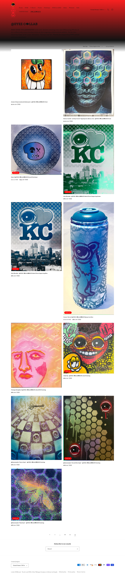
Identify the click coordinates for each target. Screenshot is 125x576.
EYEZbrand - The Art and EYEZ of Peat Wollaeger (27, 572)
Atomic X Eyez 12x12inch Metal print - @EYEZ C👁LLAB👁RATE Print (29, 102)
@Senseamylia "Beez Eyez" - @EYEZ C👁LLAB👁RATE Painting (27, 522)
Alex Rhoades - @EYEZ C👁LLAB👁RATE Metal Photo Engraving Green (82, 196)
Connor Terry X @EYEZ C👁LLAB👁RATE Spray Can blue (78, 317)
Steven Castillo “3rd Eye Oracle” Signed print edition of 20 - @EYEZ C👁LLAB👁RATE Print (87, 118)
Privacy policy (71, 572)
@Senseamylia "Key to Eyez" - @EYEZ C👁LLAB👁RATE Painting (28, 462)
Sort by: (85, 46)
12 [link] (75, 535)
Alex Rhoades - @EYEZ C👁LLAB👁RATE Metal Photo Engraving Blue (29, 273)
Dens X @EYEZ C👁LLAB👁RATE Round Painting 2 (24, 177)
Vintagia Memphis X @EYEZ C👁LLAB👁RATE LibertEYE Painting (28, 389)
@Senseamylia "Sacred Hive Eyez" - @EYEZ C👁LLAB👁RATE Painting (81, 462)
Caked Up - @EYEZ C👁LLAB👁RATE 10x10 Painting (76, 375)
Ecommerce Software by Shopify (49, 572)
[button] (108, 10)
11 (70, 534)
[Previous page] (50, 535)
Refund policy (62, 572)
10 (65, 534)
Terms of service (81, 572)
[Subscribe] (77, 549)
